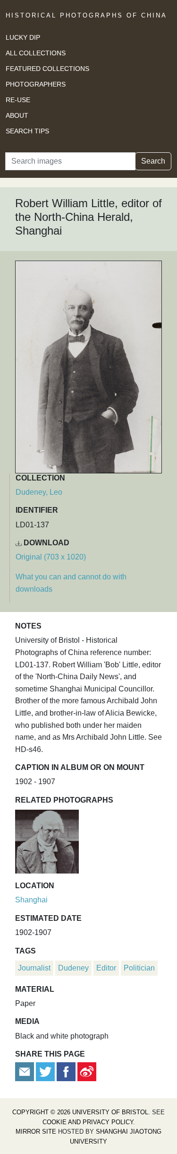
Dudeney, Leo (39, 492)
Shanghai (31, 900)
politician (139, 968)
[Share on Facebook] (66, 1071)
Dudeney (73, 968)
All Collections (36, 53)
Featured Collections (47, 68)
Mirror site (36, 1131)
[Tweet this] (46, 1071)
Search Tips (27, 131)
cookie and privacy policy (87, 1122)
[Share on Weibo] (86, 1071)
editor (106, 968)
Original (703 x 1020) (51, 557)
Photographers (36, 84)
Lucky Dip (23, 37)
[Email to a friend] (25, 1071)
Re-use (18, 100)
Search (153, 161)
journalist (34, 968)
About (17, 115)
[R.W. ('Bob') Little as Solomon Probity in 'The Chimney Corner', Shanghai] (47, 840)
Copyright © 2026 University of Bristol (80, 1112)
